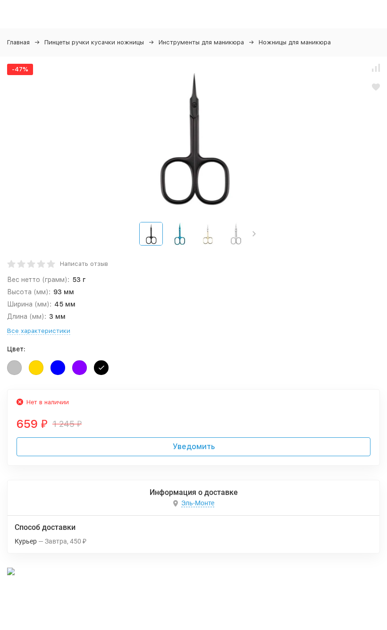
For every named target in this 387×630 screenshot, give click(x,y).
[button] (254, 234)
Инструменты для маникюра (201, 42)
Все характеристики (38, 330)
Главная (18, 42)
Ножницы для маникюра (295, 42)
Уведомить (194, 446)
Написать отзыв (84, 263)
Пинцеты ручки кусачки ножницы (94, 42)
